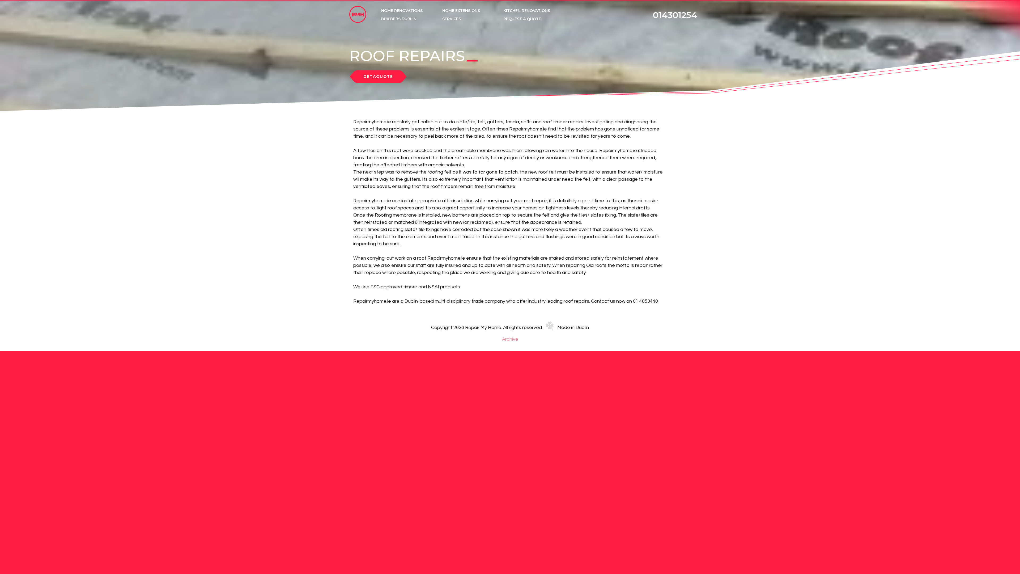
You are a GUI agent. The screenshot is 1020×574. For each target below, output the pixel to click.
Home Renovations (402, 10)
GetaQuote (378, 76)
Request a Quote (522, 18)
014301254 (675, 15)
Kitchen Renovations (526, 10)
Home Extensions (461, 10)
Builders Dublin (398, 18)
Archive (510, 339)
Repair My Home (357, 14)
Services (451, 18)
